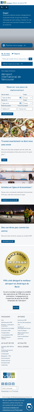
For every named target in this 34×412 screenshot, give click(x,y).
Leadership (4, 365)
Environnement (5, 358)
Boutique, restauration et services (7, 325)
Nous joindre (23, 347)
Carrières (20, 338)
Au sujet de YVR (22, 3)
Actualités (22, 343)
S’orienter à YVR (5, 330)
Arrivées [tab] (7, 54)
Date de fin (4, 100)
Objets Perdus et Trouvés (6, 337)
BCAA (6, 105)
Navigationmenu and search (4, 7)
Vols (2, 320)
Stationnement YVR (6, 322)
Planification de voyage (7, 328)
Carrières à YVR (22, 320)
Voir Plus (15, 307)
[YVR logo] (12, 376)
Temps (25, 94)
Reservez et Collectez (9, 200)
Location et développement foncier (24, 327)
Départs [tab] (17, 54)
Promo (23, 105)
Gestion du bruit (5, 360)
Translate (15, 391)
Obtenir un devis (7, 113)
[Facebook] (6, 383)
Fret (19, 324)
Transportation (5, 332)
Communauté (5, 353)
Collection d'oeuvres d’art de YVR (7, 350)
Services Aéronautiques (24, 322)
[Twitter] (2, 383)
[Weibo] (13, 383)
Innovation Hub (5, 362)
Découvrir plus (7, 241)
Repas (4, 160)
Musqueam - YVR (6, 356)
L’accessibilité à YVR (7, 335)
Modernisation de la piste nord (23, 333)
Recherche (30, 59)
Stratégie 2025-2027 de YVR (7, 347)
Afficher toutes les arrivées (11, 64)
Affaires (15, 3)
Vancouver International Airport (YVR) (3, 2)
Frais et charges (22, 330)
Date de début (5, 94)
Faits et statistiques (23, 336)
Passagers (9, 3)
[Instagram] (9, 383)
